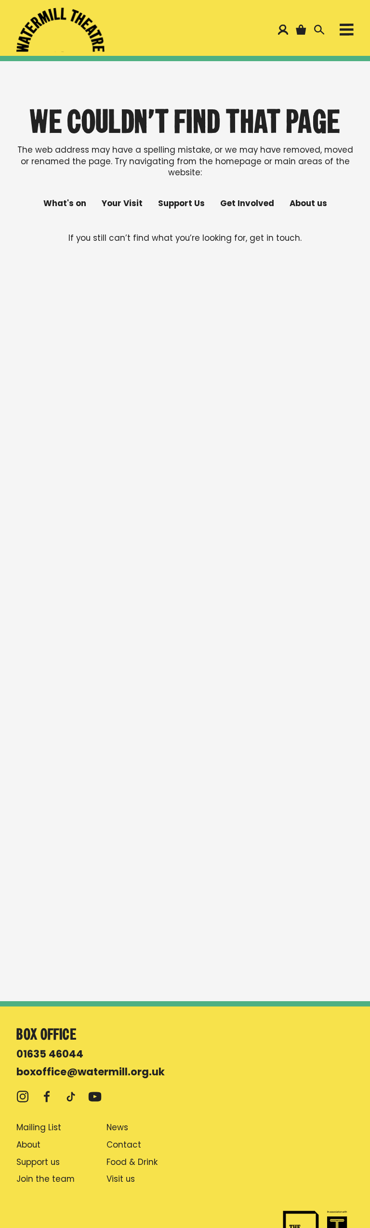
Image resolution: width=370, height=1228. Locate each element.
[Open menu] (347, 31)
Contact (123, 1144)
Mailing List (38, 1127)
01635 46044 (49, 1054)
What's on (64, 203)
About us (308, 203)
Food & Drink (132, 1162)
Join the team (45, 1179)
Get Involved (247, 203)
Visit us (120, 1179)
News (117, 1127)
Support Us (181, 203)
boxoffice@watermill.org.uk (90, 1072)
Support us (38, 1162)
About (28, 1144)
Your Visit (122, 203)
